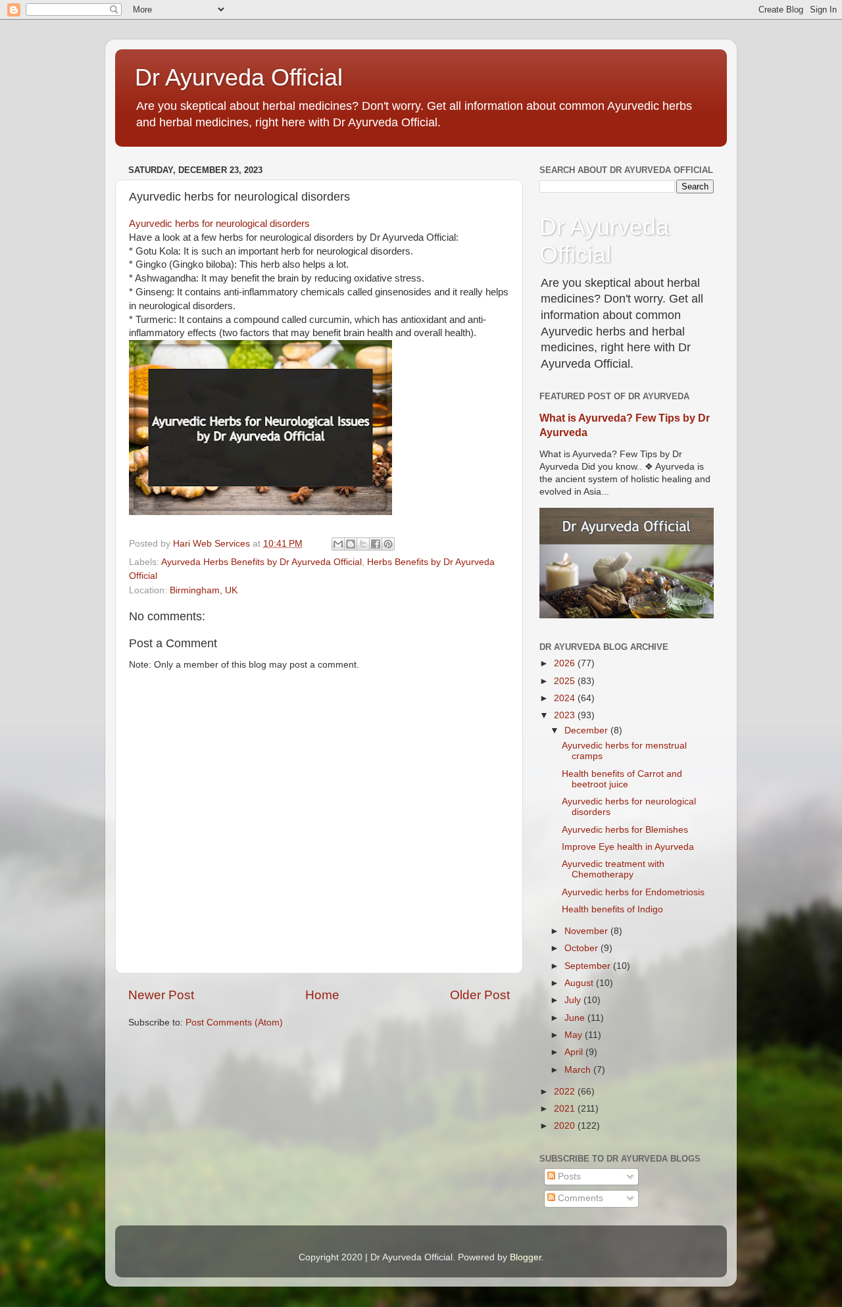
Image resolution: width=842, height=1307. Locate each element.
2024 (566, 698)
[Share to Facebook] (375, 544)
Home (322, 995)
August (580, 983)
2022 (566, 1092)
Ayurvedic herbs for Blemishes (625, 830)
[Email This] (338, 544)
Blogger (525, 1257)
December (587, 730)
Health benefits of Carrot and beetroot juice (622, 779)
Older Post (480, 995)
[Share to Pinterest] (388, 544)
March (578, 1070)
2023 (566, 715)
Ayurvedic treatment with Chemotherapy (613, 869)
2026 (566, 663)
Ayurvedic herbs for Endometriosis (633, 892)
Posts (568, 1176)
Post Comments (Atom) (234, 1022)
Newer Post (161, 995)
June (575, 1018)
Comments (579, 1198)
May (574, 1035)
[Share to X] (363, 544)
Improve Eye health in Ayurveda (628, 847)
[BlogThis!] (350, 544)
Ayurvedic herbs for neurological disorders (219, 223)
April (574, 1052)
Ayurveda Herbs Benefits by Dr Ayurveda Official (261, 562)
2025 (566, 681)
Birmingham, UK (203, 590)
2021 (566, 1109)
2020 (566, 1126)
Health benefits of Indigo (612, 909)
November (587, 931)
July (573, 1000)
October (582, 948)
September (588, 966)
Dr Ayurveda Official (239, 77)
